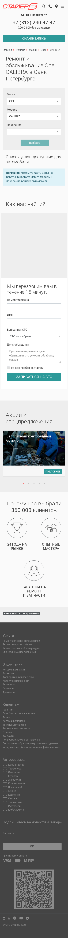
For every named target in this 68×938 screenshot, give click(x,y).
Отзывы (7, 732)
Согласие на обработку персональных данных (30, 743)
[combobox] (34, 101)
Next (60, 455)
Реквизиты (9, 684)
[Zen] (14, 918)
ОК (32, 846)
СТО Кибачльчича (13, 809)
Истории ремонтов (14, 721)
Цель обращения (18, 344)
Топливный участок (14, 724)
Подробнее (53, 471)
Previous (7, 455)
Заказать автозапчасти (16, 728)
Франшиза (9, 692)
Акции (6, 717)
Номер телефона (18, 300)
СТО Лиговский (12, 779)
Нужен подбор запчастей (27, 367)
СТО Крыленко (11, 794)
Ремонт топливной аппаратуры (21, 648)
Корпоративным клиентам (18, 677)
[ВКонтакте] (4, 918)
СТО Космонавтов (13, 764)
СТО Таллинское (12, 802)
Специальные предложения (19, 652)
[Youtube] (21, 918)
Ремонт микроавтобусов (17, 644)
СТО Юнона (9, 791)
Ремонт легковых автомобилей (21, 640)
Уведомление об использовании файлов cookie (31, 747)
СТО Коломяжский (14, 783)
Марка (11, 94)
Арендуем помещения (16, 680)
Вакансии (8, 673)
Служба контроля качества (19, 713)
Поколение (14, 125)
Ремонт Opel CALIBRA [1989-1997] (21, 613)
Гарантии (8, 709)
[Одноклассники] (9, 918)
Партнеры (8, 688)
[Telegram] (27, 918)
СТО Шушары (10, 776)
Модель (12, 109)
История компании (14, 669)
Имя (10, 314)
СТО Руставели (12, 806)
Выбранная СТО (17, 329)
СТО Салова (10, 798)
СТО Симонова (11, 772)
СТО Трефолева (12, 768)
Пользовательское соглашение (21, 739)
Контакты (8, 736)
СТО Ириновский (12, 787)
